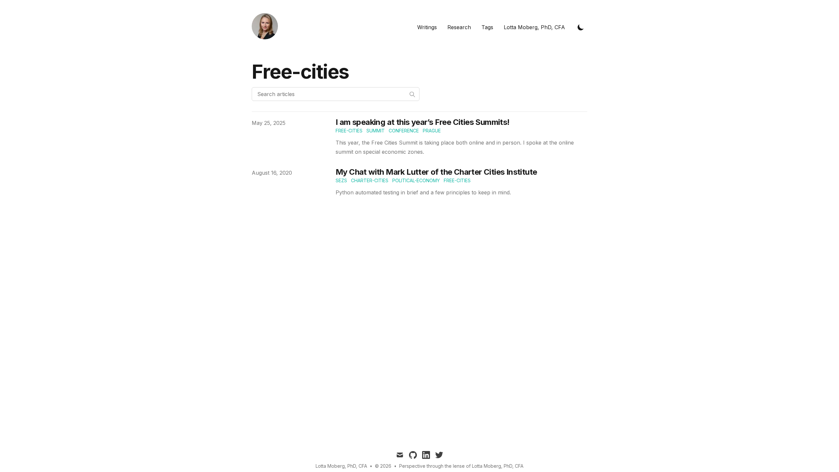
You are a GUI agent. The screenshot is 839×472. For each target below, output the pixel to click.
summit (375, 130)
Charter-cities (369, 180)
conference (404, 130)
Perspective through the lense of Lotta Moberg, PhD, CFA (461, 466)
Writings (427, 27)
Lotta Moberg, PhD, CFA (534, 27)
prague (432, 130)
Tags (487, 27)
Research (459, 27)
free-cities (349, 130)
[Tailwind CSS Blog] (267, 27)
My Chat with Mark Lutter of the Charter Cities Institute (436, 172)
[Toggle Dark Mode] (581, 27)
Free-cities (457, 180)
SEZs (341, 180)
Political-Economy (416, 180)
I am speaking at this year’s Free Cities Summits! (423, 122)
